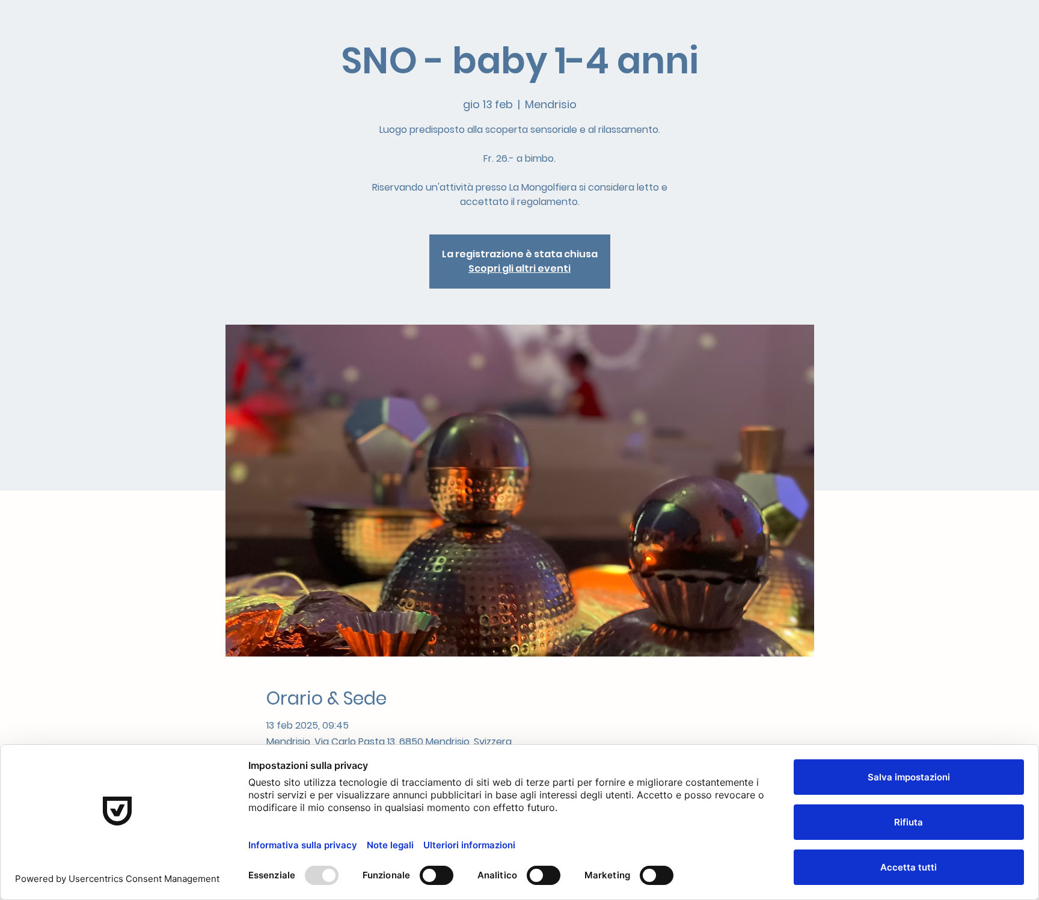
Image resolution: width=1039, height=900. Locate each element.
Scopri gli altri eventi (519, 268)
